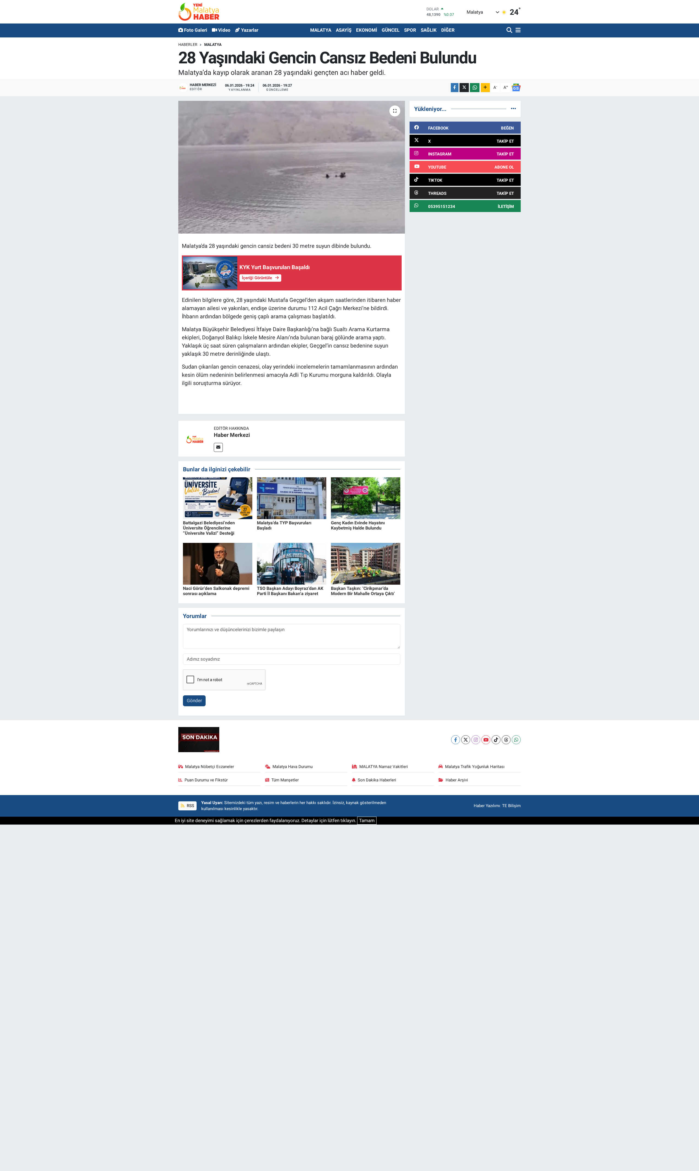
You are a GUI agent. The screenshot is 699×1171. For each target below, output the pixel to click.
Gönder (194, 700)
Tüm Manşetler (285, 780)
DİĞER (448, 30)
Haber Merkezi (232, 435)
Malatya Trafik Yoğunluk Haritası (475, 766)
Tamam (367, 820)
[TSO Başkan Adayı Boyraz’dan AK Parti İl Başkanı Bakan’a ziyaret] (291, 563)
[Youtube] (485, 739)
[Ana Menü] (517, 30)
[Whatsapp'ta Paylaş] (474, 87)
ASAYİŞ (343, 30)
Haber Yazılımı (487, 805)
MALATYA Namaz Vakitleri (383, 766)
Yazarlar (249, 30)
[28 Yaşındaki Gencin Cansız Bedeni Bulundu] (291, 167)
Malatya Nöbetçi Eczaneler (209, 766)
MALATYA (320, 30)
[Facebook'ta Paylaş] (454, 87)
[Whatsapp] (516, 739)
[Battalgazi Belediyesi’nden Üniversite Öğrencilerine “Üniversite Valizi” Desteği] (217, 498)
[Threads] (506, 739)
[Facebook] (455, 739)
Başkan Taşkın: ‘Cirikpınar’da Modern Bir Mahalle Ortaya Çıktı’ (363, 591)
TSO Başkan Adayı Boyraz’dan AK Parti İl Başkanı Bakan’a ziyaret (290, 591)
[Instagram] (475, 739)
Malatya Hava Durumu (293, 766)
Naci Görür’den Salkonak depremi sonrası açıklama (216, 591)
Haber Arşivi (457, 780)
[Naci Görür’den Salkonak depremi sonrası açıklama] (217, 563)
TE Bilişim (511, 805)
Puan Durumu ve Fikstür (206, 780)
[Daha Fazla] (485, 87)
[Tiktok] (495, 739)
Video (224, 30)
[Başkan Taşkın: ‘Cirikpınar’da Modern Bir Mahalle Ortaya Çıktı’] (365, 563)
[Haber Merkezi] (196, 438)
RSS (190, 805)
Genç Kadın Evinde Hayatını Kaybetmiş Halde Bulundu (358, 525)
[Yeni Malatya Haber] (198, 11)
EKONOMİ (366, 30)
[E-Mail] (218, 447)
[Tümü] (513, 108)
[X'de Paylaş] (464, 87)
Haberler (187, 44)
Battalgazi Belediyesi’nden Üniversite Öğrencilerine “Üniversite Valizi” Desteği (209, 528)
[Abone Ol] (516, 87)
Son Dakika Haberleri (377, 780)
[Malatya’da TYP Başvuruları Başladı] (291, 498)
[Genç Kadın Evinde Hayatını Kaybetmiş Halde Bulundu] (365, 498)
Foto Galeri (195, 30)
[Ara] (510, 30)
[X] (465, 739)
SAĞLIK (429, 30)
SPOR (410, 30)
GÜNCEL (390, 30)
